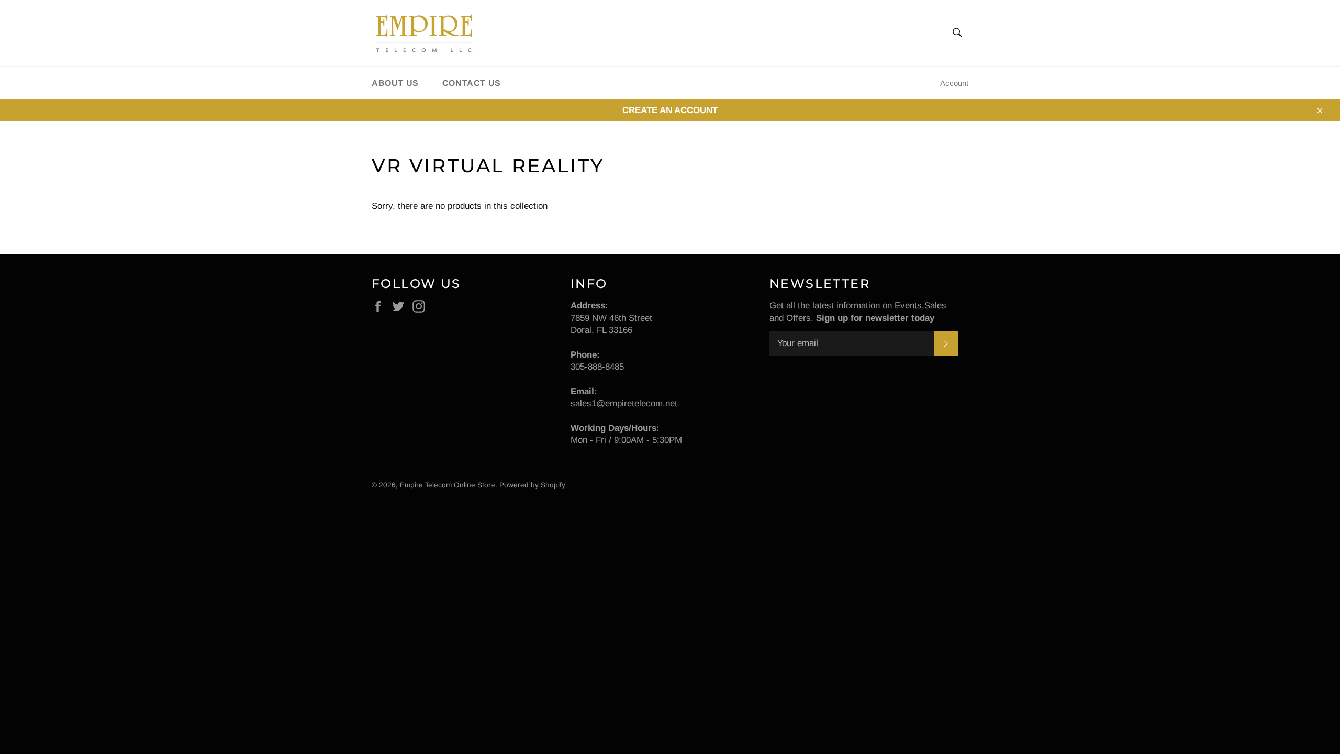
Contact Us (471, 83)
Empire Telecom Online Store (447, 485)
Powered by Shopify (532, 485)
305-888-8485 (597, 367)
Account (954, 83)
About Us (395, 83)
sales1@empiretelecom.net (624, 403)
